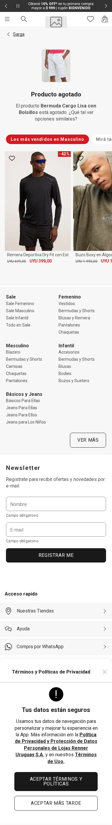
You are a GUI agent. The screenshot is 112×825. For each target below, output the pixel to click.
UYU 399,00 (41, 261)
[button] (8, 34)
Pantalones (69, 325)
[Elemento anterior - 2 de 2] (6, 6)
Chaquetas (69, 332)
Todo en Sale (18, 325)
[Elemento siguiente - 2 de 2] (106, 6)
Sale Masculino (20, 310)
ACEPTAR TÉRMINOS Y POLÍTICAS (56, 781)
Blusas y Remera (74, 317)
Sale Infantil (17, 317)
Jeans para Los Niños (26, 422)
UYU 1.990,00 (86, 261)
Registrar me (56, 555)
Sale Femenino (20, 303)
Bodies (65, 373)
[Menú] (7, 19)
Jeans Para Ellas (21, 407)
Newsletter (23, 467)
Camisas (14, 366)
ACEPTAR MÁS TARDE (56, 803)
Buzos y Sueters (74, 380)
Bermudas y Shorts (77, 310)
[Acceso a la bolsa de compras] (105, 19)
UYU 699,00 (16, 261)
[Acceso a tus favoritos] (90, 19)
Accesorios (69, 352)
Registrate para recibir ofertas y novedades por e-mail (55, 482)
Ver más (88, 440)
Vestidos (67, 303)
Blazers (13, 352)
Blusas (65, 366)
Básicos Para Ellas (23, 400)
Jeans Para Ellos (21, 414)
